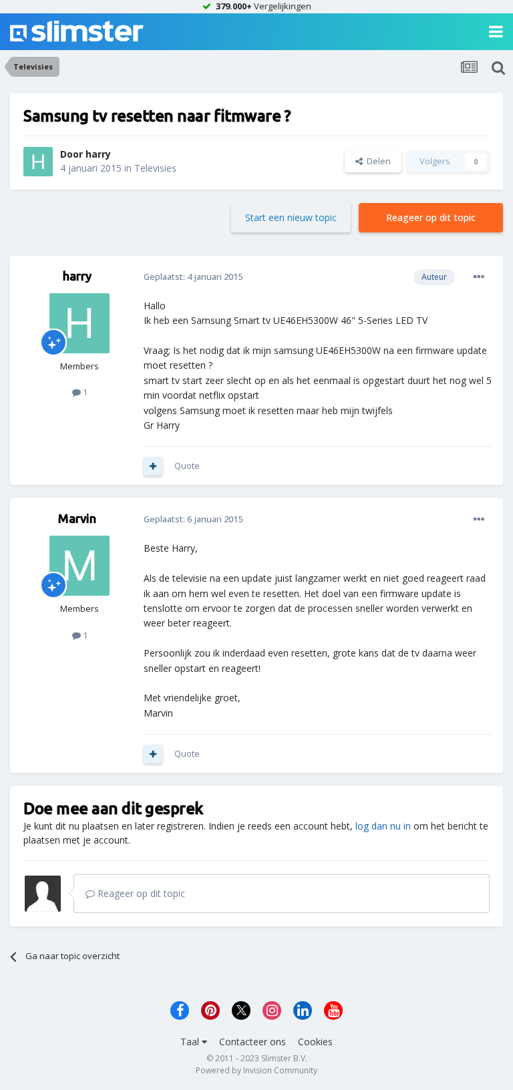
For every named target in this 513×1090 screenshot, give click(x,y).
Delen (377, 161)
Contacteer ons (252, 1041)
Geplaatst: (193, 276)
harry (98, 154)
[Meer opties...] (479, 277)
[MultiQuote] (153, 466)
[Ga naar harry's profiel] (38, 161)
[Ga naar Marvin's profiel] (79, 566)
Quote (187, 466)
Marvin (77, 518)
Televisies (155, 168)
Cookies (315, 1041)
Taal (191, 1041)
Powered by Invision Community (256, 1070)
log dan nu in (383, 826)
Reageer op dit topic (431, 217)
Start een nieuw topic (291, 217)
